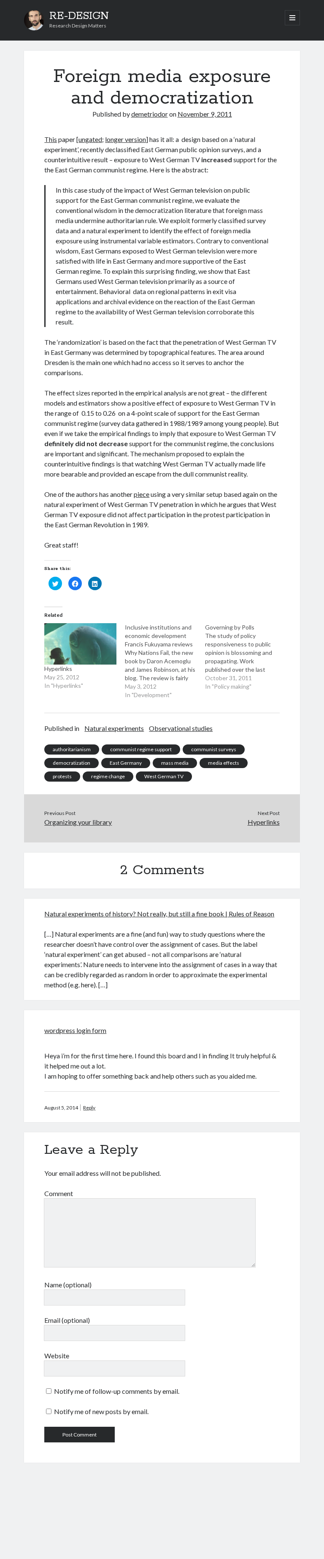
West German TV (164, 776)
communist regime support (141, 749)
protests (62, 776)
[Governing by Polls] (245, 657)
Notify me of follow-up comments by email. (116, 1391)
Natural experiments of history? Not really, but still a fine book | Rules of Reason (159, 914)
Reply (89, 1107)
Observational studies (181, 728)
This (50, 139)
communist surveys (213, 749)
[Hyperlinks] (80, 643)
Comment (58, 1193)
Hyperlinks (58, 668)
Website (56, 1356)
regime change (108, 776)
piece (141, 494)
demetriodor (149, 114)
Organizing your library (78, 822)
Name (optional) (68, 1285)
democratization (71, 763)
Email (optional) (67, 1320)
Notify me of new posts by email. (101, 1411)
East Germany (126, 763)
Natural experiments (114, 728)
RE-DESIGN (79, 16)
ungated (90, 139)
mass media (175, 763)
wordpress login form (75, 1030)
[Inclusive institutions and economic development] (165, 661)
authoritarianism (72, 749)
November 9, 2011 (205, 114)
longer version (125, 139)
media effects (223, 763)
